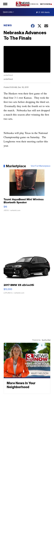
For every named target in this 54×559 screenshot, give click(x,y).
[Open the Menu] (5, 4)
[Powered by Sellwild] (46, 340)
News (8, 25)
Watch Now (45, 4)
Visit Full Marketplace (40, 166)
